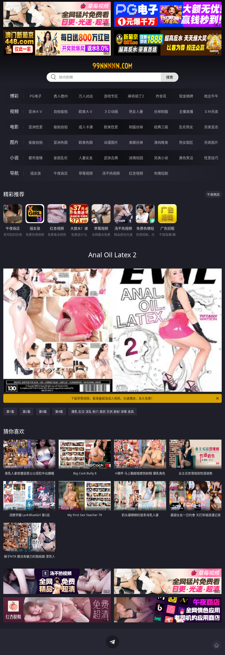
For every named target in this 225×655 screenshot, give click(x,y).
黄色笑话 (186, 157)
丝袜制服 (161, 111)
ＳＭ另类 (211, 111)
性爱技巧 (211, 157)
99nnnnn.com (112, 66)
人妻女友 (86, 157)
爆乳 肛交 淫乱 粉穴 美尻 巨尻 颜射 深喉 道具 (102, 411)
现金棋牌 (186, 96)
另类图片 (211, 142)
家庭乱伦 (61, 157)
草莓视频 (86, 173)
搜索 (169, 77)
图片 (14, 142)
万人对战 (86, 96)
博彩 (14, 96)
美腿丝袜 (136, 142)
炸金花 (161, 96)
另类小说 (161, 157)
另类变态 (211, 127)
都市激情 (36, 157)
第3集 (43, 411)
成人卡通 (86, 127)
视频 (14, 111)
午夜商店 (61, 173)
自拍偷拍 (61, 111)
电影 (14, 127)
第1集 (10, 411)
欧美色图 (86, 142)
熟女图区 (186, 142)
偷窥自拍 (36, 142)
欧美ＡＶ (86, 111)
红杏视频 (136, 173)
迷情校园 (136, 157)
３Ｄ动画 (111, 111)
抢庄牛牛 (211, 96)
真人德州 (61, 96)
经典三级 (161, 127)
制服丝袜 (136, 127)
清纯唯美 (161, 142)
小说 (14, 158)
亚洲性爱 (36, 127)
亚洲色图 (61, 142)
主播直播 (186, 111)
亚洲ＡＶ (36, 111)
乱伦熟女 (186, 127)
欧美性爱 (111, 127)
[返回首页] (216, 645)
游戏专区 (111, 96)
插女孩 (35, 173)
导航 (14, 173)
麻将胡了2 (136, 96)
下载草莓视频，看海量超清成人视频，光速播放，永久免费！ (112, 398)
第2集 (27, 411)
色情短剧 (161, 173)
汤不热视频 (111, 173)
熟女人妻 (136, 111)
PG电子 (36, 96)
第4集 (59, 411)
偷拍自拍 (61, 127)
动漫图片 (111, 142)
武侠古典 (111, 157)
